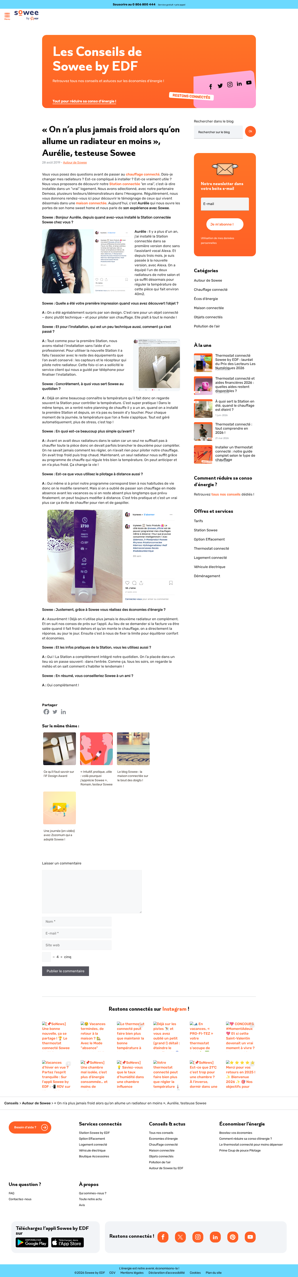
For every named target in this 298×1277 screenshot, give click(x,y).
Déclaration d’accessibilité (167, 1273)
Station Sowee (206, 530)
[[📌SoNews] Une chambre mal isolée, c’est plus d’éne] (94, 1075)
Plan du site (214, 1273)
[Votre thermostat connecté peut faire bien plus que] (167, 1075)
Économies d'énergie (163, 1139)
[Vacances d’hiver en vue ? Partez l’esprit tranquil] (57, 1075)
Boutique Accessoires (94, 1156)
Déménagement (207, 576)
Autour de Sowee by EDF (166, 1168)
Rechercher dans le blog (214, 121)
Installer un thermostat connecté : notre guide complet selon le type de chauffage (235, 452)
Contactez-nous (20, 1199)
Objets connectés (208, 317)
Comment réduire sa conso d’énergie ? (245, 1139)
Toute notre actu (90, 1199)
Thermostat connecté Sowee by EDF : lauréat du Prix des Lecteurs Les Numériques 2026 (235, 360)
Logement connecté (210, 558)
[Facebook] (46, 712)
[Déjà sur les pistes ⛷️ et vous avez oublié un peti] (167, 1037)
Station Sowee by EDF (94, 1133)
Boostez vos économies (235, 1133)
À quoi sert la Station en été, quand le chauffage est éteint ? (234, 405)
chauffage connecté (142, 174)
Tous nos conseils (161, 1133)
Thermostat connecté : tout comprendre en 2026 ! (233, 428)
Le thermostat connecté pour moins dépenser (251, 1144)
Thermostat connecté (211, 548)
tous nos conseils (226, 494)
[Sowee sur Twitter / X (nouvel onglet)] (220, 86)
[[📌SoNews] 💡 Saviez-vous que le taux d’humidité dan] (131, 1075)
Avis (82, 1205)
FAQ (11, 1193)
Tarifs (198, 521)
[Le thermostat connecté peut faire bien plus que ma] (131, 1037)
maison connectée (91, 203)
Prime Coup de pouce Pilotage (240, 1150)
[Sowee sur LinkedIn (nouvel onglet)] (239, 84)
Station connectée (124, 184)
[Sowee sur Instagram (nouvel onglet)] (230, 85)
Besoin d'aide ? (25, 1127)
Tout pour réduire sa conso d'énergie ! (84, 101)
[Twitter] (55, 712)
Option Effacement (209, 539)
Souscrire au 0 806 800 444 (134, 4)
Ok (250, 131)
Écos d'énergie (206, 299)
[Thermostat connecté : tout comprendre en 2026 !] (203, 432)
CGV (112, 1273)
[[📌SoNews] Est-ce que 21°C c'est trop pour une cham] (204, 1075)
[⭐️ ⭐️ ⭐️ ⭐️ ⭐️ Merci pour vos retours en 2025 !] (241, 1075)
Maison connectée (209, 308)
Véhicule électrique (209, 567)
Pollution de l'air (207, 326)
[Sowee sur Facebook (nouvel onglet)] (211, 87)
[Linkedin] (63, 712)
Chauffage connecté (211, 289)
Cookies (195, 1273)
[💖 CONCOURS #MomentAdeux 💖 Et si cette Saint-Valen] (241, 1037)
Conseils (11, 1103)
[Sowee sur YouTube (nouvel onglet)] (249, 83)
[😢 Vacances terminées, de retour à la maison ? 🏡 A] (94, 1037)
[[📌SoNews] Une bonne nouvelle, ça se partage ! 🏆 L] (57, 1037)
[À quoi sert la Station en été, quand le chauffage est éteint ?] (203, 409)
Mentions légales (132, 1273)
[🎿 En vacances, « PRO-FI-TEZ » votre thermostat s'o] (204, 1037)
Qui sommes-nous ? (92, 1193)
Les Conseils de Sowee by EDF (97, 58)
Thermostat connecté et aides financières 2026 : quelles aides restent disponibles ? (235, 383)
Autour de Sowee (75, 162)
